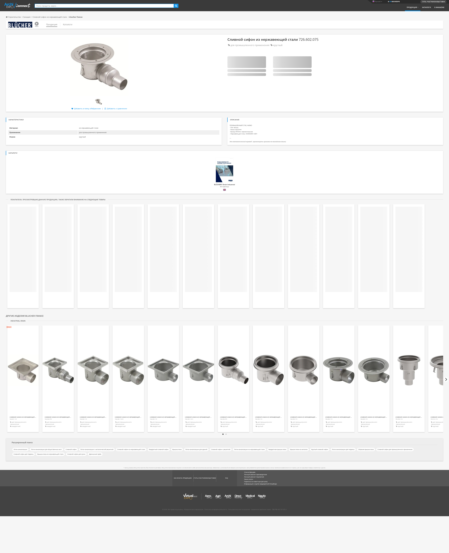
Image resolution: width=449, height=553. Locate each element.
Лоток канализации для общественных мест (46, 449)
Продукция (412, 7)
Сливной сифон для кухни (76, 454)
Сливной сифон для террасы (23, 454)
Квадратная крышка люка (277, 449)
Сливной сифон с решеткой (220, 449)
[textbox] (104, 6)
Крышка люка (177, 449)
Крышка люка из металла (299, 449)
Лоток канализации (20, 449)
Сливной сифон (71, 449)
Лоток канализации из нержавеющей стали (249, 449)
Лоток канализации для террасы (343, 449)
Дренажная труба (95, 454)
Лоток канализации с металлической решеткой (96, 449)
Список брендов (249, 472)
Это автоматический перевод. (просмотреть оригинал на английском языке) (258, 142)
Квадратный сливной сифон (158, 449)
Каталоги (426, 7)
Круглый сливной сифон (319, 449)
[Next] (445, 379)
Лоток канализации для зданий (196, 449)
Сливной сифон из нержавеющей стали (131, 449)
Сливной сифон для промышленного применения (394, 449)
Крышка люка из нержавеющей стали (50, 454)
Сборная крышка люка (366, 449)
